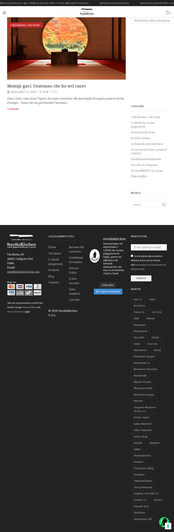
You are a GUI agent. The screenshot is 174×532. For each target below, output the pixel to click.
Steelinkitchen (142, 455)
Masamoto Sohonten (146, 369)
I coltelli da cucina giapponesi (142, 125)
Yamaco (158, 499)
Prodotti (53, 270)
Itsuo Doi (152, 343)
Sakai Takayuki (143, 430)
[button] (4, 12)
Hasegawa (140, 324)
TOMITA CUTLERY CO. (146, 493)
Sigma (137, 449)
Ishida (155, 337)
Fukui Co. (139, 312)
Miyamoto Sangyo (144, 394)
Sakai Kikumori (143, 423)
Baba (152, 299)
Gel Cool (157, 312)
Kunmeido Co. (142, 362)
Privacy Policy (29, 307)
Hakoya (150, 318)
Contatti (53, 282)
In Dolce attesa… (141, 138)
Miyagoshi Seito (143, 388)
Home (52, 247)
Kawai (157, 350)
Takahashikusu (143, 480)
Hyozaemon (140, 331)
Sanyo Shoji (140, 436)
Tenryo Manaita (143, 487)
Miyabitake (140, 375)
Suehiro (138, 461)
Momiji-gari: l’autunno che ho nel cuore (46, 86)
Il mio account (74, 281)
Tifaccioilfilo (139, 176)
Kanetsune (140, 350)
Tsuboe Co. (140, 499)
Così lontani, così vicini (25, 25)
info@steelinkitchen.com (23, 272)
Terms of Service (15, 311)
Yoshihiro (139, 512)
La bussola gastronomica (147, 144)
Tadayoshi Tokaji (144, 468)
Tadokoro (139, 474)
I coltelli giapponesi (55, 262)
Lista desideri (74, 291)
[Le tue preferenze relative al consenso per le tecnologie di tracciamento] (168, 526)
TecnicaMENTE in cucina (147, 171)
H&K (136, 318)
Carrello (74, 300)
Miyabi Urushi (142, 381)
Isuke (137, 343)
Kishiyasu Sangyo (144, 356)
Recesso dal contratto (76, 249)
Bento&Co (139, 305)
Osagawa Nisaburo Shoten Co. (145, 409)
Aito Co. (138, 299)
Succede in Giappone (144, 165)
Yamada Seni (141, 506)
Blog (51, 276)
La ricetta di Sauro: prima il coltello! (149, 151)
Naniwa (138, 400)
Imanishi (139, 337)
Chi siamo (54, 253)
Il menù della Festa (143, 132)
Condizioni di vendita (76, 260)
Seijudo (138, 442)
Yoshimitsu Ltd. (143, 519)
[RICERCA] (164, 204)
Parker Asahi (141, 417)
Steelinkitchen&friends (146, 159)
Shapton (155, 442)
